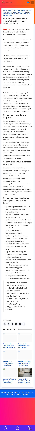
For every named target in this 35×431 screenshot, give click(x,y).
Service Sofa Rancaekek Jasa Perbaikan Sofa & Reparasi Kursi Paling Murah (10, 345)
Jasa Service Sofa (23, 12)
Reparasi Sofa (17, 13)
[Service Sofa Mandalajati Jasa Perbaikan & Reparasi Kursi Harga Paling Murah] (25, 337)
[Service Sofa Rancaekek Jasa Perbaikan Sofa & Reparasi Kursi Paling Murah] (10, 337)
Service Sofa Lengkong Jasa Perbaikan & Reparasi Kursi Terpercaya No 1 (8, 363)
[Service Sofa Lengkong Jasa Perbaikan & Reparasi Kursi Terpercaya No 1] (10, 355)
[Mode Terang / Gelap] (28, 2)
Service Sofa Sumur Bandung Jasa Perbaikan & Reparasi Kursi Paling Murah (10, 381)
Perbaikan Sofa (7, 13)
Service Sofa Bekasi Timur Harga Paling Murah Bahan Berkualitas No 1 (15, 21)
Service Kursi (26, 13)
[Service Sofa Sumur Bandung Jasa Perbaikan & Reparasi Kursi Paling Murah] (10, 372)
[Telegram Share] (12, 324)
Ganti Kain (24, 10)
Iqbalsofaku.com (12, 12)
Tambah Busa (7, 15)
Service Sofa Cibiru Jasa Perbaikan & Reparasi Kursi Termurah (24, 363)
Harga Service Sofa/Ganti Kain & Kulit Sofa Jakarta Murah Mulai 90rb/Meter (24, 381)
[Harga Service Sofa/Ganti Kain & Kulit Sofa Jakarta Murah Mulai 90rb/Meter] (25, 372)
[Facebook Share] (8, 324)
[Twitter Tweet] (5, 324)
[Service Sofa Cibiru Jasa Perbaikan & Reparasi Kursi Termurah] (25, 355)
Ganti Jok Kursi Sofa (14, 10)
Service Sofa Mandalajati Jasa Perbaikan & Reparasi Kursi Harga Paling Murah (25, 345)
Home (5, 10)
